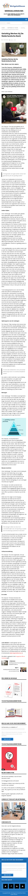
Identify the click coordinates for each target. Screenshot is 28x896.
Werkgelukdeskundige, (12, 838)
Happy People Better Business (15, 853)
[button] (26, 19)
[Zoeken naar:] (14, 23)
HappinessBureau (16, 826)
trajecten (15, 843)
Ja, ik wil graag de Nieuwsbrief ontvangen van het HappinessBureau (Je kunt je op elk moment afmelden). (14, 733)
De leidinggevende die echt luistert (10, 781)
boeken (12, 846)
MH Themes (14, 894)
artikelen (6, 846)
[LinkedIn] (17, 886)
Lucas (11, 40)
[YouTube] (22, 886)
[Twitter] (5, 886)
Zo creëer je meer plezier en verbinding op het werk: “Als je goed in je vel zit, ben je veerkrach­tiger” (13, 789)
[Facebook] (11, 886)
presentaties (7, 848)
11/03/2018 (5, 40)
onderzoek (6, 845)
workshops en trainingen (14, 839)
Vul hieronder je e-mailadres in (10, 727)
